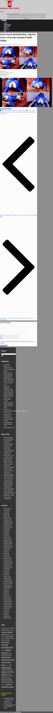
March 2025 (7, 536)
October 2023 (7, 565)
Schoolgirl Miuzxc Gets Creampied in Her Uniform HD (9, 439)
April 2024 (6, 555)
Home (5, 23)
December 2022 (8, 581)
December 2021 (8, 601)
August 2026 (7, 508)
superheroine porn (6, 675)
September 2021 (8, 606)
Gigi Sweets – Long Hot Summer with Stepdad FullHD (9, 457)
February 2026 (8, 518)
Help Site (6, 29)
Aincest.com (7, 701)
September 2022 (8, 586)
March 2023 (7, 576)
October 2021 (7, 604)
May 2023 (6, 573)
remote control (6, 672)
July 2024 (6, 550)
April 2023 (6, 575)
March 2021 (7, 616)
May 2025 (6, 533)
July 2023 (6, 570)
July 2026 (6, 510)
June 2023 (6, 571)
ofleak (10, 665)
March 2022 (7, 596)
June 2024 (6, 551)
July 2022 (6, 590)
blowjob (3, 630)
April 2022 (6, 594)
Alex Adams (3, 628)
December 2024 (8, 541)
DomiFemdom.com (9, 698)
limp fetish (3, 650)
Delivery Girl (7, 377)
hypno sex (5, 642)
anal (7, 628)
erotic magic (9, 636)
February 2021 (7, 618)
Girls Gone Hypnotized (10, 638)
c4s (7, 630)
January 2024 (7, 560)
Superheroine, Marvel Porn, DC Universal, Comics (8, 417)
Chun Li (29, 110)
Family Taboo (7, 379)
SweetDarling (32, 112)
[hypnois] (9, 8)
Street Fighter (25, 112)
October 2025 (7, 525)
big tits (12, 628)
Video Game (3, 113)
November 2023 (8, 563)
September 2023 (8, 566)
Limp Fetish (7, 391)
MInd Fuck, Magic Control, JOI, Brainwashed (8, 397)
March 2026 (7, 517)
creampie (7, 634)
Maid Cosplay (7, 392)
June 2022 (6, 591)
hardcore (2, 640)
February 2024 (8, 558)
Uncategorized (8, 427)
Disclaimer (7, 26)
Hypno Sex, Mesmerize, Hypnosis (7, 387)
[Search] (2, 355)
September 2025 (8, 526)
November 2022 (8, 583)
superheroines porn (9, 682)
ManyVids (9, 653)
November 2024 (8, 543)
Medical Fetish (7, 394)
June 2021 (6, 611)
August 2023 (7, 568)
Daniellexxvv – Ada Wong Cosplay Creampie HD (9, 497)
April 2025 (6, 535)
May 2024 (6, 553)
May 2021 (6, 613)
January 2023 (7, 580)
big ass (10, 628)
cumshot (12, 634)
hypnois (2, 11)
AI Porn (6, 364)
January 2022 (7, 599)
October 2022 (7, 585)
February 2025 (7, 538)
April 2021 (6, 614)
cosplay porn (8, 112)
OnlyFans (3, 669)
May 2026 (6, 513)
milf (11, 657)
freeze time (3, 638)
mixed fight (7, 665)
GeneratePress (17, 712)
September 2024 (8, 546)
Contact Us (7, 24)
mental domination (6, 655)
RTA (5, 30)
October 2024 (7, 545)
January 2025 (7, 540)
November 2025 (8, 523)
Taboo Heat (3, 684)
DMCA (5, 27)
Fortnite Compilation (17, 112)
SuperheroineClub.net (9, 704)
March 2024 (7, 556)
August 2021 (7, 608)
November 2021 (8, 603)
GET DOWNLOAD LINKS (6, 109)
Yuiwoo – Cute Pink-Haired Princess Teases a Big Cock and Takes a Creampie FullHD (9, 470)
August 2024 (7, 548)
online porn (6, 667)
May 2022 (6, 593)
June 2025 (6, 531)
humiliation (7, 640)
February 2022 (7, 598)
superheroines (8, 677)
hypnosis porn (7, 647)
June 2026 (6, 512)
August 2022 (7, 588)
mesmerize (5, 657)
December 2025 (8, 521)
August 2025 (7, 528)
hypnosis (4, 645)
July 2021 (6, 609)
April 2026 (6, 515)
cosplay (4, 632)
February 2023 (8, 578)
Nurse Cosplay (7, 402)
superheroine (9, 674)
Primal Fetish (9, 669)
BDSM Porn (7, 372)
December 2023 (8, 561)
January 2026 (7, 520)
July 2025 (6, 530)
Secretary (6, 409)
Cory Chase (11, 630)
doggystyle (3, 636)
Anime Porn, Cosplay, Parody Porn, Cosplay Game (13, 110)
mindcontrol (5, 660)
